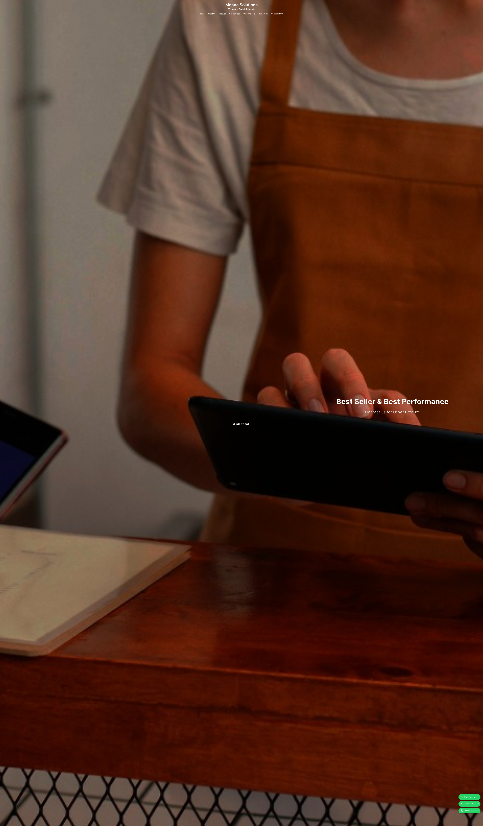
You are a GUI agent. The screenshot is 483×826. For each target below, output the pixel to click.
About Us (212, 14)
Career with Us (277, 14)
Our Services (234, 14)
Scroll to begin (241, 424)
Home (201, 14)
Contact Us (263, 14)
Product (222, 14)
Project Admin (469, 797)
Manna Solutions (241, 4)
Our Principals (249, 14)
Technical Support (471, 804)
